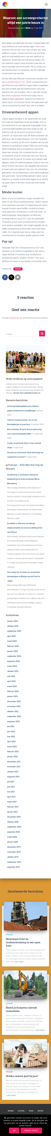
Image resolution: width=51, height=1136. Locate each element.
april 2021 (11, 797)
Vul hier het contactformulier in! (26, 393)
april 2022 (11, 741)
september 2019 (14, 862)
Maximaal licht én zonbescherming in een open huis (23, 942)
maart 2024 (12, 666)
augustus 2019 (13, 867)
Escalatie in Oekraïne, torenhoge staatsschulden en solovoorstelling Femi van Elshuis (24, 527)
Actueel (21, 1111)
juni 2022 (11, 731)
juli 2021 (10, 782)
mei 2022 (11, 737)
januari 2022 (12, 757)
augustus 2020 (13, 832)
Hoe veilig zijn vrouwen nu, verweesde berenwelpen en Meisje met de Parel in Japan (23, 576)
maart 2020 (12, 837)
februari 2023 (13, 691)
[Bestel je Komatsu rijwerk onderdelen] (25, 985)
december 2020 (14, 817)
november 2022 (14, 706)
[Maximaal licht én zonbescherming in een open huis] (25, 916)
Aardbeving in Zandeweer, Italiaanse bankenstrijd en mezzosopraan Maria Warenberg (23, 479)
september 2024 (14, 656)
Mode (31, 1111)
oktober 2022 (12, 711)
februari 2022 (13, 751)
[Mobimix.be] (6, 4)
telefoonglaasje (13, 95)
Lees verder (19, 962)
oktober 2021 (12, 772)
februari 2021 (13, 807)
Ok (14, 1130)
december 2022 (14, 701)
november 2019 (14, 852)
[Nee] (47, 1125)
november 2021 (14, 767)
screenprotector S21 (15, 82)
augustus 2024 (13, 661)
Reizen (40, 1111)
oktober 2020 (12, 822)
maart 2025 (12, 641)
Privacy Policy (31, 1130)
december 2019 (14, 847)
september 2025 (14, 631)
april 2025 (11, 636)
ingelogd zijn (14, 318)
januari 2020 (12, 842)
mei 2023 (11, 676)
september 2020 (14, 827)
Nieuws (11, 1111)
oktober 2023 (12, 671)
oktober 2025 (12, 626)
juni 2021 (11, 787)
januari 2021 (12, 812)
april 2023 (11, 681)
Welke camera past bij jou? (22, 1076)
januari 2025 (12, 651)
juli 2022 (10, 726)
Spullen (18, 269)
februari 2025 (13, 646)
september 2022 (14, 716)
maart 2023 (12, 686)
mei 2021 (11, 792)
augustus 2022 (13, 721)
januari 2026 (12, 621)
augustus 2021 (13, 777)
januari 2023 (12, 696)
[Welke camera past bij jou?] (25, 1053)
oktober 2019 (12, 857)
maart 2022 (12, 747)
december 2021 (14, 762)
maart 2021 (12, 802)
